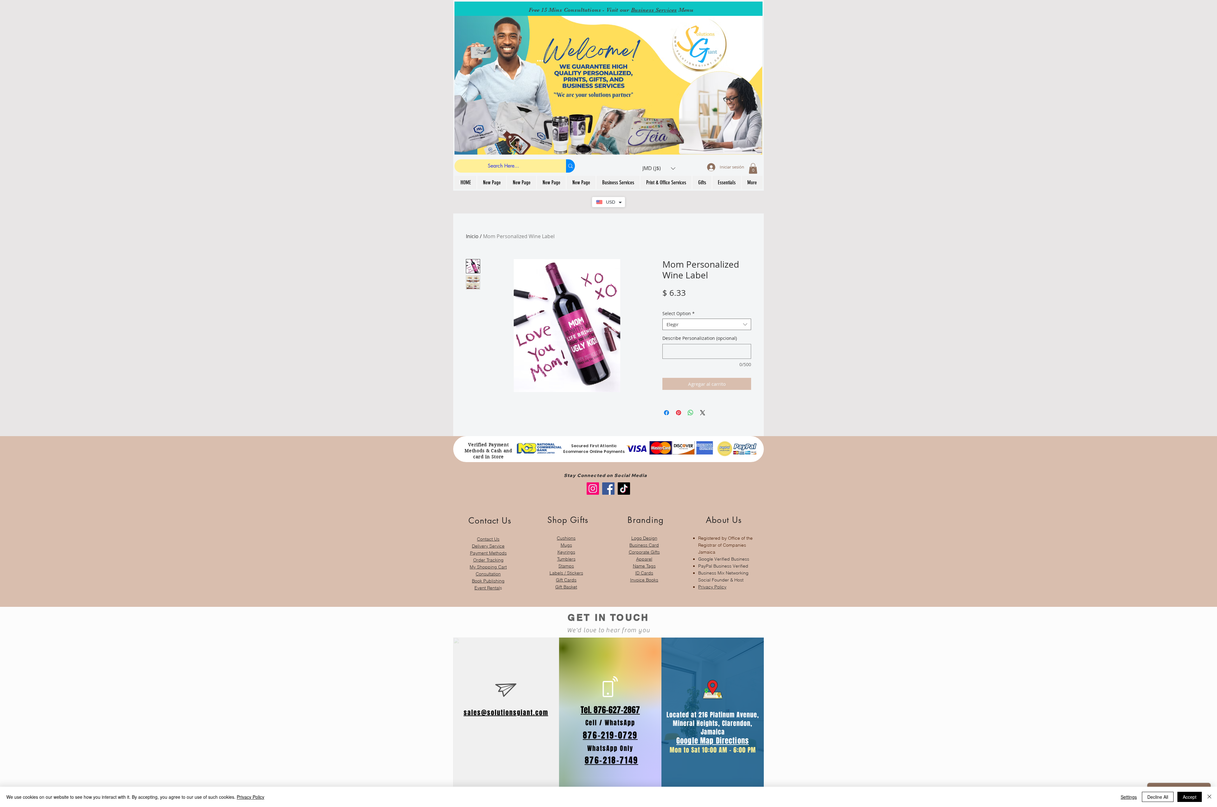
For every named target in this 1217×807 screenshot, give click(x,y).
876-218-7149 (611, 760)
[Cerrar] (1209, 797)
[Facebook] (608, 488)
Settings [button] (1129, 797)
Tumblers (566, 559)
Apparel (644, 559)
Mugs (566, 545)
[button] (658, 168)
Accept (1189, 797)
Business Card (644, 545)
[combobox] (706, 324)
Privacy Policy (712, 587)
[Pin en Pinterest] (678, 412)
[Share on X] (702, 412)
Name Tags (644, 566)
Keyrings (566, 552)
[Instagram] (593, 488)
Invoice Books (644, 580)
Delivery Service (488, 546)
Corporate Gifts (644, 552)
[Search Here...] (570, 166)
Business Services (654, 10)
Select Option (678, 313)
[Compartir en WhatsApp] (690, 412)
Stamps (566, 566)
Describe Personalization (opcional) (699, 338)
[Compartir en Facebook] (666, 412)
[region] (488, 550)
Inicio (472, 236)
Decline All (1157, 797)
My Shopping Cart (488, 567)
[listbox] (658, 168)
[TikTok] (624, 488)
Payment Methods (488, 553)
